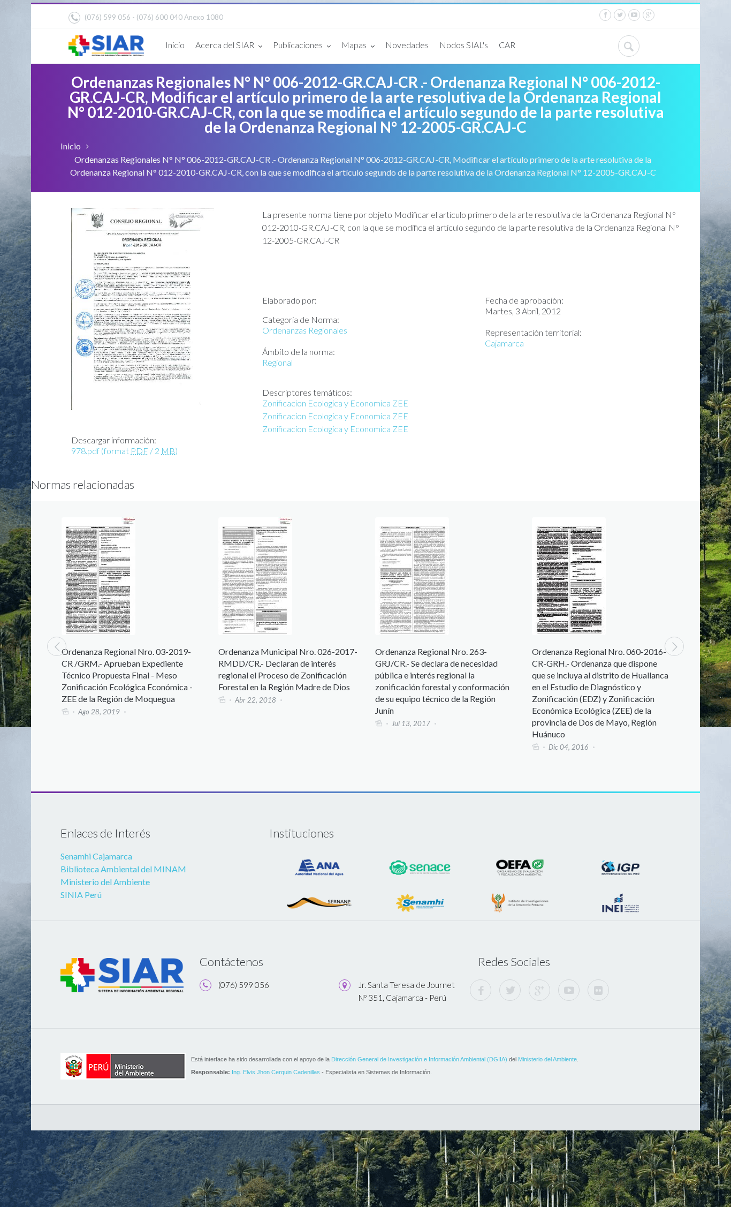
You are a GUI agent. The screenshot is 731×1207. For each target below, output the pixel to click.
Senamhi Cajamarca (96, 856)
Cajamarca (504, 343)
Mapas (354, 45)
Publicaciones (298, 45)
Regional (277, 362)
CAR (507, 45)
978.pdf (124, 451)
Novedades (407, 45)
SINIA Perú (81, 894)
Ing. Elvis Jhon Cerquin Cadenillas (276, 1072)
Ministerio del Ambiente (105, 882)
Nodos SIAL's (463, 45)
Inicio (175, 45)
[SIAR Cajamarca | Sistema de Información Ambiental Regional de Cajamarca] (106, 41)
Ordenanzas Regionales (304, 330)
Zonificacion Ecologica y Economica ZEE (335, 403)
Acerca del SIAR (224, 45)
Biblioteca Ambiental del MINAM (123, 869)
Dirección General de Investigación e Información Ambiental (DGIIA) (419, 1059)
